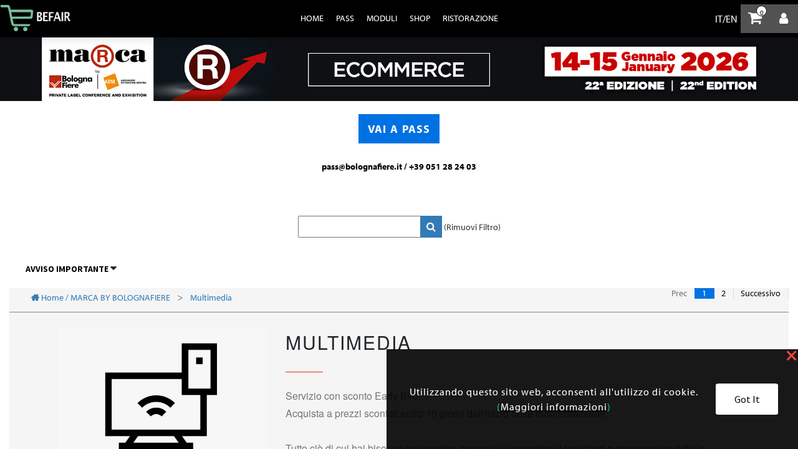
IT (719, 18)
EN (732, 18)
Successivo (761, 293)
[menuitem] (312, 18)
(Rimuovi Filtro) (472, 227)
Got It (747, 399)
